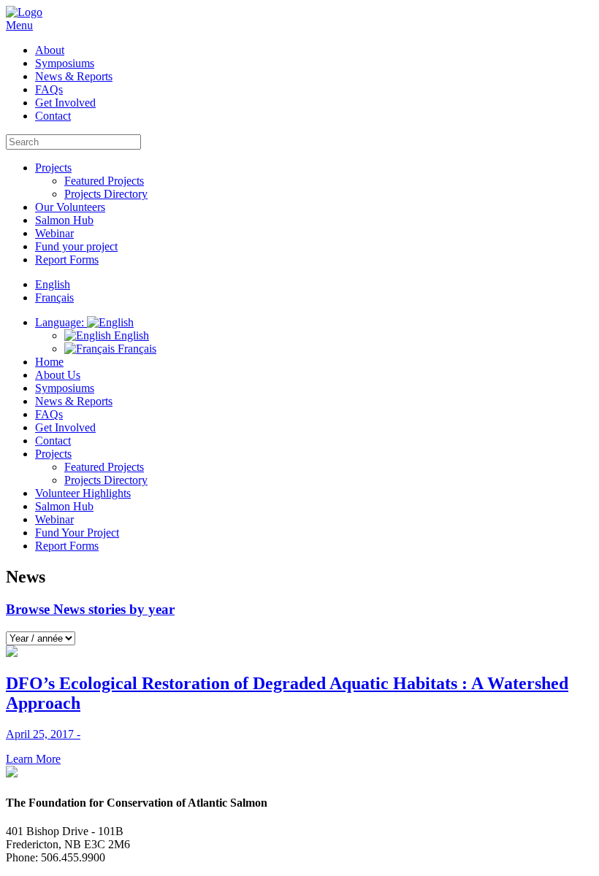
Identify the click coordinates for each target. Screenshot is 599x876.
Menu (19, 25)
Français (135, 348)
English (130, 335)
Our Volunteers (70, 207)
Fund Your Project (77, 532)
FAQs (49, 89)
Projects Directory (106, 194)
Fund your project (76, 246)
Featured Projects (104, 180)
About (49, 50)
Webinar (54, 233)
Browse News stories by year (90, 609)
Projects (53, 167)
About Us (57, 375)
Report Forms (67, 259)
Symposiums (64, 63)
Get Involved (65, 102)
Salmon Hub (64, 220)
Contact (53, 116)
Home (49, 362)
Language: (61, 322)
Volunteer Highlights (83, 493)
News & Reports (73, 76)
